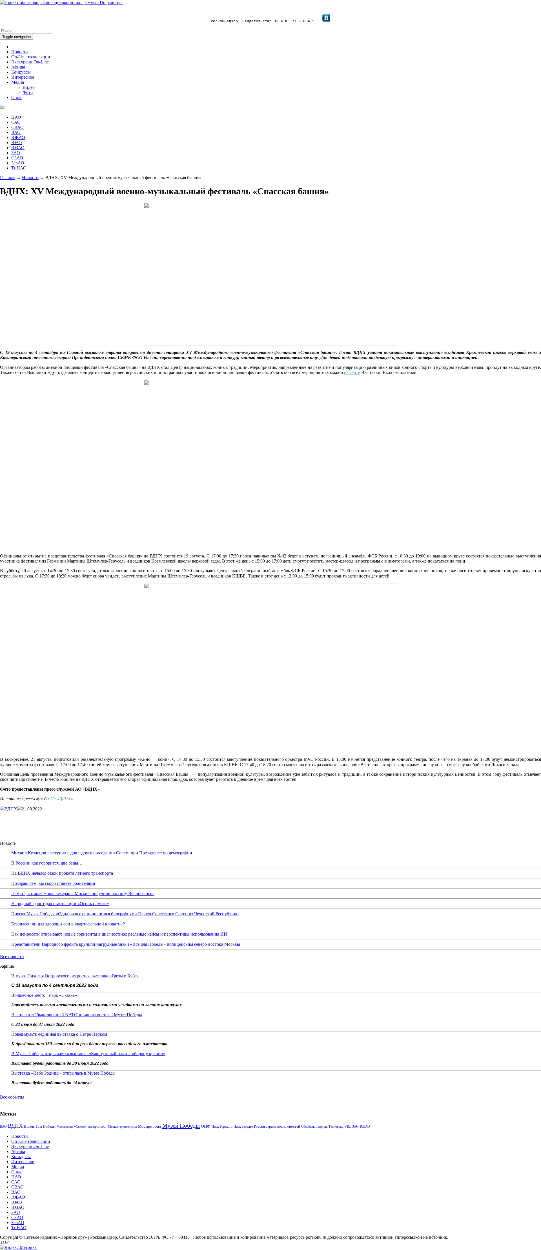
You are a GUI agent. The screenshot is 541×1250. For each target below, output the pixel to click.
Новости (19, 51)
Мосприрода (149, 1126)
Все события (12, 1097)
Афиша (18, 67)
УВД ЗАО (351, 1126)
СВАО (17, 127)
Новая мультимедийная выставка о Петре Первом (59, 1034)
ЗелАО (17, 162)
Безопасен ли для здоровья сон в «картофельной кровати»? (68, 923)
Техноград (336, 1126)
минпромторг (97, 1126)
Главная (7, 177)
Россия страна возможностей (277, 1126)
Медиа (17, 82)
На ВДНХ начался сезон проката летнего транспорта (62, 873)
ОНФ (205, 1126)
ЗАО (15, 152)
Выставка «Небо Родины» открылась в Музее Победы (63, 1073)
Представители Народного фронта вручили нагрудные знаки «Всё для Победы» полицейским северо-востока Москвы (125, 944)
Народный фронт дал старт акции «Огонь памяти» (60, 903)
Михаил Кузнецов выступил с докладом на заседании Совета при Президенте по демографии (101, 852)
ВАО (16, 132)
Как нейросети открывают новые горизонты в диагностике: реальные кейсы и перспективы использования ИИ (119, 934)
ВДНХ (11, 808)
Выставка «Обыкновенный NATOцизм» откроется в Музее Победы (76, 1014)
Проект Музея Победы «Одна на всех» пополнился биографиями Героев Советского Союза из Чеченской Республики (125, 913)
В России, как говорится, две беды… (47, 863)
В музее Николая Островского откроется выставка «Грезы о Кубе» (75, 975)
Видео (29, 87)
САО (16, 122)
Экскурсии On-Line (30, 61)
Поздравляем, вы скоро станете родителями (53, 883)
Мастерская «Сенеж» (72, 1126)
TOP (4, 1242)
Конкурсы (21, 72)
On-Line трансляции (30, 56)
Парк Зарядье (243, 1126)
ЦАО (16, 117)
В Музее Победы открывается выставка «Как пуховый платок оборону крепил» (88, 1053)
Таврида (321, 1126)
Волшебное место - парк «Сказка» (44, 995)
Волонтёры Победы (40, 1126)
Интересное (22, 77)
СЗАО (17, 157)
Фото (28, 92)
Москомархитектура (122, 1126)
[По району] (61, 2)
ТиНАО (18, 168)
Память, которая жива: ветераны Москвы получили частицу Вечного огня (82, 893)
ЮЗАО (18, 147)
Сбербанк (308, 1126)
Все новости (12, 956)
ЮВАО (18, 137)
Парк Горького (222, 1126)
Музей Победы (181, 1125)
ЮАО (16, 142)
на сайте (352, 372)
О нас (16, 97)
